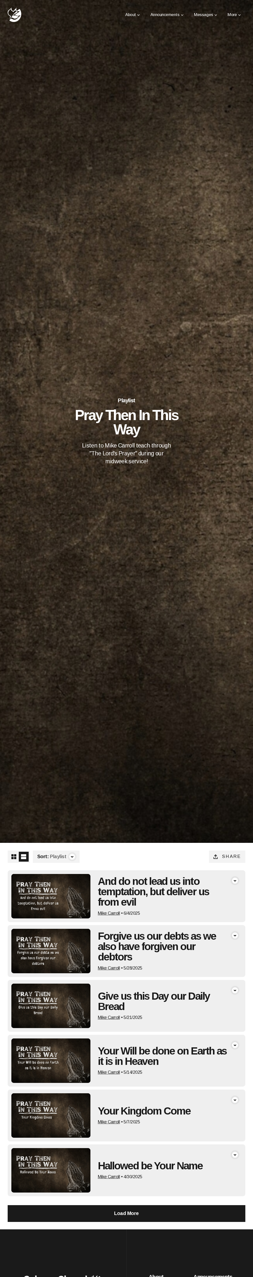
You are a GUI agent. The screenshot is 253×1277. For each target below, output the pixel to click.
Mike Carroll (109, 913)
